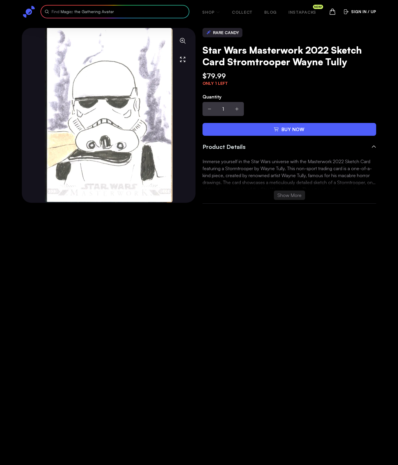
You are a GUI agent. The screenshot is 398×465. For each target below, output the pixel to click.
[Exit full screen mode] (183, 59)
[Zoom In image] (183, 41)
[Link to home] (29, 12)
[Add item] (237, 109)
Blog (270, 12)
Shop (208, 12)
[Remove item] (209, 109)
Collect (242, 12)
